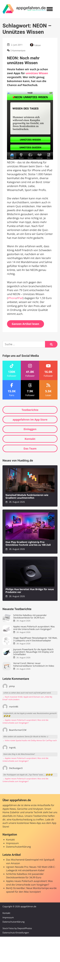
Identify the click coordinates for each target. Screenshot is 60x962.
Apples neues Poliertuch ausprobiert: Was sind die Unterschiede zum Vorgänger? (34, 627)
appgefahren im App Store (30, 419)
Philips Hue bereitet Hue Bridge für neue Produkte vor (30, 591)
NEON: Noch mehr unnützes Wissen (23, 60)
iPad (20, 298)
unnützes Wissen (37, 73)
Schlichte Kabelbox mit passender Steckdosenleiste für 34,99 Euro (30, 616)
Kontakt (30, 439)
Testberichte (30, 410)
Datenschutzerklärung (18, 846)
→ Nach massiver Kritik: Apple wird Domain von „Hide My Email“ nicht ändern (27, 698)
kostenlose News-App (29, 823)
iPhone (12, 298)
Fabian (37, 45)
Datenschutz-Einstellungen (15, 932)
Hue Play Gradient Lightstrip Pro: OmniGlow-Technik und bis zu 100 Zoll (28, 544)
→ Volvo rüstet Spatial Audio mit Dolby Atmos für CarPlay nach (29, 740)
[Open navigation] (49, 9)
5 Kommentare (17, 50)
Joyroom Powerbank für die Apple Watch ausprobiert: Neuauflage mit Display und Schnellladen (33, 652)
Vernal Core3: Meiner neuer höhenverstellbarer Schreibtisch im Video (33, 664)
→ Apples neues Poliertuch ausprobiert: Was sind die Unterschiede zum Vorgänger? (25, 721)
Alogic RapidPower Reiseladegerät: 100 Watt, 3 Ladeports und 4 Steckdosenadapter (35, 639)
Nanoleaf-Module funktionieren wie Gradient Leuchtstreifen (27, 497)
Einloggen (30, 429)
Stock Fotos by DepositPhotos (17, 928)
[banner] (24, 9)
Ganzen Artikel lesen (25, 324)
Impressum (12, 843)
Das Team (30, 448)
